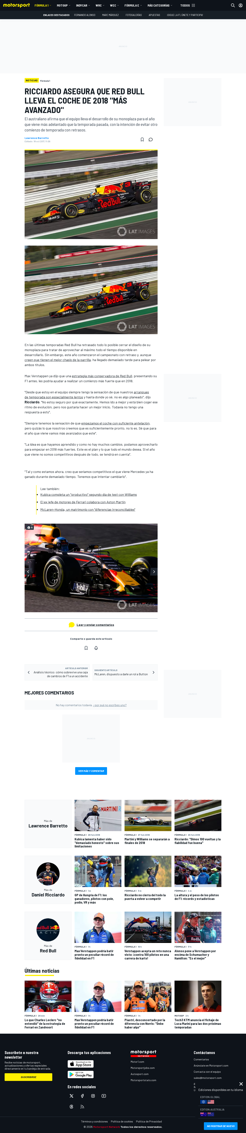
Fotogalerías (134, 15)
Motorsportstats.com (143, 1080)
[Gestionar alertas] (96, 648)
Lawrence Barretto (37, 138)
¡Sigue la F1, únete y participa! (185, 15)
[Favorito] (142, 139)
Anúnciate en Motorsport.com (211, 1065)
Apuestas (154, 15)
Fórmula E (132, 5)
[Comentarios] (152, 139)
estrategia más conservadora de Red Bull (102, 376)
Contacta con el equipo (207, 1071)
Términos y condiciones (94, 1121)
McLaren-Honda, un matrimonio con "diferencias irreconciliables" (87, 509)
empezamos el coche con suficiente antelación (115, 423)
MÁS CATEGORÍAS (159, 5)
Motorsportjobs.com (143, 1067)
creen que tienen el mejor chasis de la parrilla (58, 360)
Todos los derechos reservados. (141, 1126)
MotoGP (62, 5)
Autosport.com (140, 1074)
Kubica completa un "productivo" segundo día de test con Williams (88, 494)
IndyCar (81, 5)
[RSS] (82, 1107)
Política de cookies (122, 1121)
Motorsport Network (106, 1126)
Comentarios (201, 1059)
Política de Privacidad (149, 1121)
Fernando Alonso (84, 15)
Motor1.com (137, 1061)
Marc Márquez (110, 15)
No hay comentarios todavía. (91, 705)
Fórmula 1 (41, 5)
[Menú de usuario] (240, 5)
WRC (99, 5)
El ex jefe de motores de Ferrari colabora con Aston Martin (82, 502)
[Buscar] (233, 5)
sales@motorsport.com (208, 1077)
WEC (113, 5)
